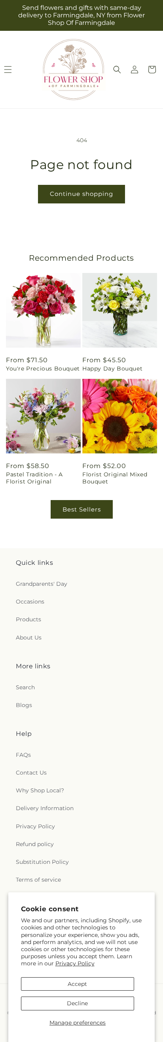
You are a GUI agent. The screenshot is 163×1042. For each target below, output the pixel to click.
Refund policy (35, 844)
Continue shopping (81, 193)
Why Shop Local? (40, 790)
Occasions (30, 601)
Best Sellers (82, 509)
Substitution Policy (42, 861)
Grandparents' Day (41, 583)
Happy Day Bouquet (112, 368)
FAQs (23, 754)
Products (28, 619)
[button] (117, 69)
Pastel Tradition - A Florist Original (34, 478)
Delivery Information (45, 808)
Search (25, 687)
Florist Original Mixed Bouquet (114, 478)
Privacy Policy (75, 963)
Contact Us (31, 772)
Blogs (24, 705)
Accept (77, 983)
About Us (29, 637)
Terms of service (38, 879)
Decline (77, 1003)
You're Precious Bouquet (43, 368)
